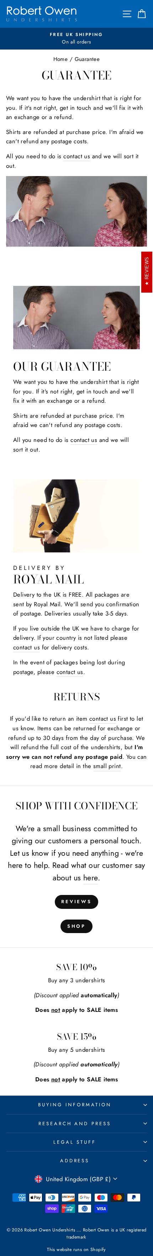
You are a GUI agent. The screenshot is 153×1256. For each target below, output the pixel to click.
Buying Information (74, 1104)
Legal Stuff (74, 1142)
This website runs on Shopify (76, 1249)
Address (75, 1160)
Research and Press (74, 1123)
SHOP (76, 926)
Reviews (76, 901)
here (90, 877)
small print (107, 766)
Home (60, 59)
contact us (76, 156)
